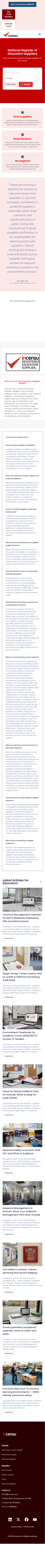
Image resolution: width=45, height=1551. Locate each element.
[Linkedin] (10, 1519)
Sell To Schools (7, 1470)
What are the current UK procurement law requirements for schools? (22, 603)
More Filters (12, 84)
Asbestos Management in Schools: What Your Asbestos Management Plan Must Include (21, 1211)
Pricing (4, 1479)
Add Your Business (8, 1475)
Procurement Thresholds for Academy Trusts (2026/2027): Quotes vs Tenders (20, 1036)
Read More (9, 938)
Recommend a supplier (9, 1454)
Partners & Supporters (9, 1459)
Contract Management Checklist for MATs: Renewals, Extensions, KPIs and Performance (22, 918)
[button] (22, 4)
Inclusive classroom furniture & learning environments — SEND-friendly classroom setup (21, 1392)
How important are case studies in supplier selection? (22, 799)
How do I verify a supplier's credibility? (20, 445)
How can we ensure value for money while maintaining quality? (21, 572)
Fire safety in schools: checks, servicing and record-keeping (20, 1271)
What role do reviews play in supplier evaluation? (20, 842)
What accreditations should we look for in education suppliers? (22, 746)
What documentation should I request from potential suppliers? (22, 477)
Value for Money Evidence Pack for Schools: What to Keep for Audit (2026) (21, 1095)
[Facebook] (26, 1519)
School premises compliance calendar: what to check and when (19, 1331)
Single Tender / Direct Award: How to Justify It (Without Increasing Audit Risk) (22, 977)
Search (27, 84)
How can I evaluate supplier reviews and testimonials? (21, 510)
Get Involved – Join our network (12, 1450)
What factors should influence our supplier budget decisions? (22, 544)
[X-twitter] (18, 1519)
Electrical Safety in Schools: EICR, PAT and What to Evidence (21, 1152)
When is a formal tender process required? (22, 657)
